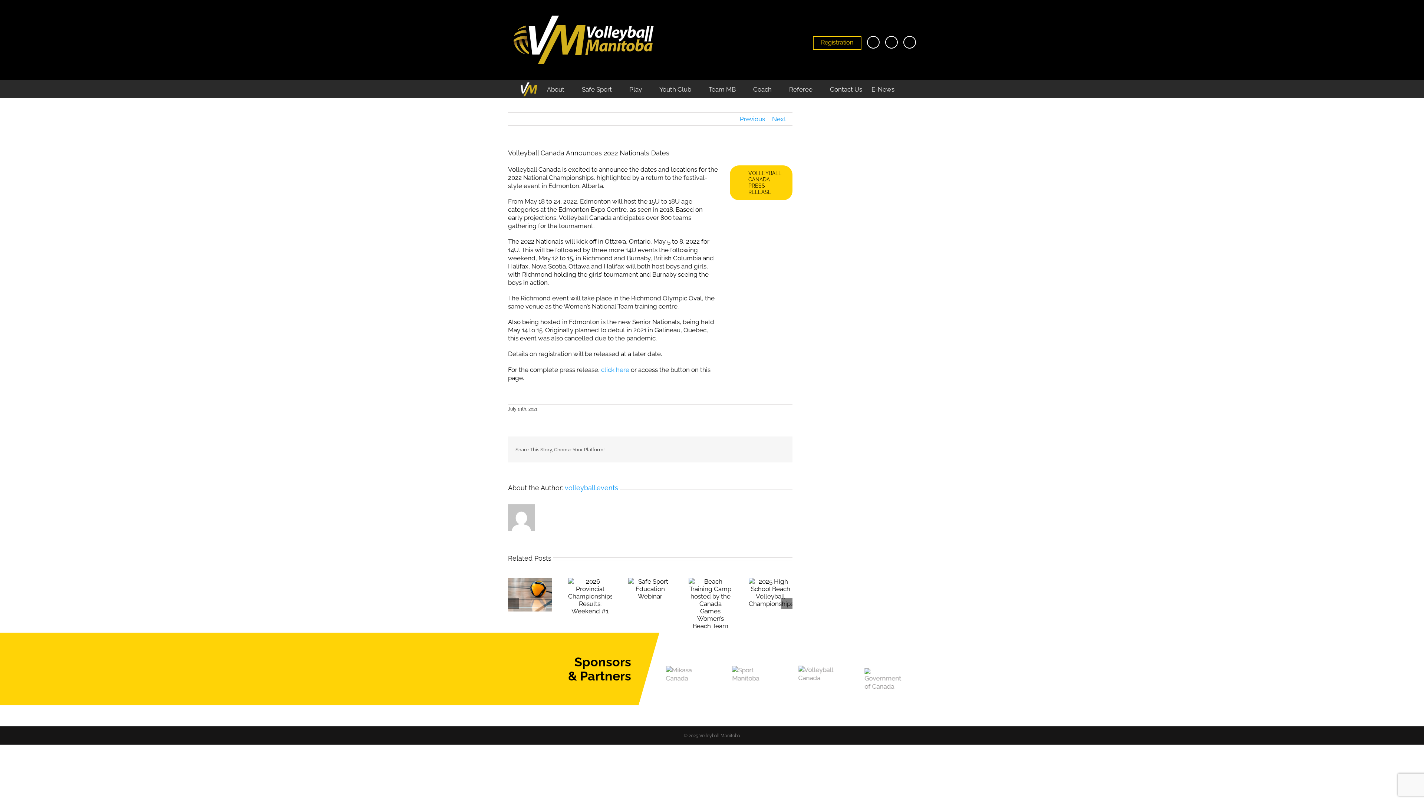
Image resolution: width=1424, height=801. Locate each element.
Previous (752, 119)
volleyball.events (591, 488)
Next (779, 119)
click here (615, 369)
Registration (837, 42)
